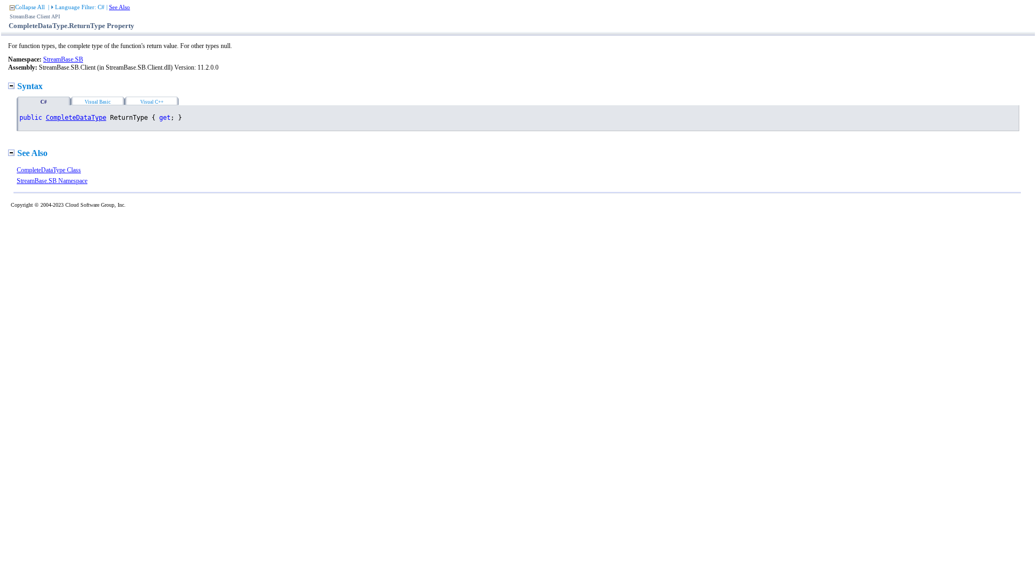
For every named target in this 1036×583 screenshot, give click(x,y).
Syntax (30, 86)
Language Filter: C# (80, 7)
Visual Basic (98, 102)
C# (43, 102)
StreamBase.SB (63, 59)
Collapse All (30, 7)
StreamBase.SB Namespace (52, 181)
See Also (119, 7)
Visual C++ (151, 102)
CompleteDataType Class (49, 170)
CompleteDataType (76, 117)
